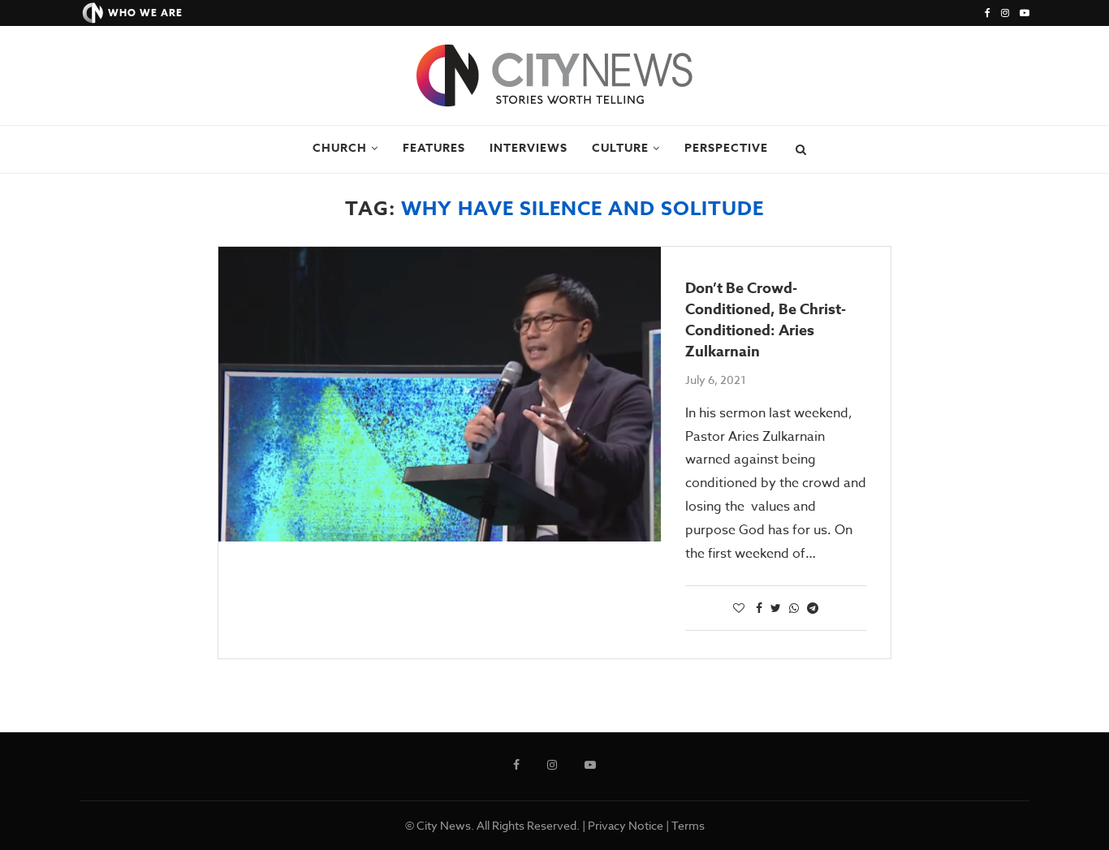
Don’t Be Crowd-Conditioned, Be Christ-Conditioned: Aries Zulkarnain (765, 320)
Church (340, 148)
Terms (688, 825)
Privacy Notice (625, 825)
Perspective (726, 148)
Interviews (528, 148)
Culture (620, 148)
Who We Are (145, 12)
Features (434, 148)
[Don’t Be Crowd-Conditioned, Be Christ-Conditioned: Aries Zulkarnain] (439, 394)
